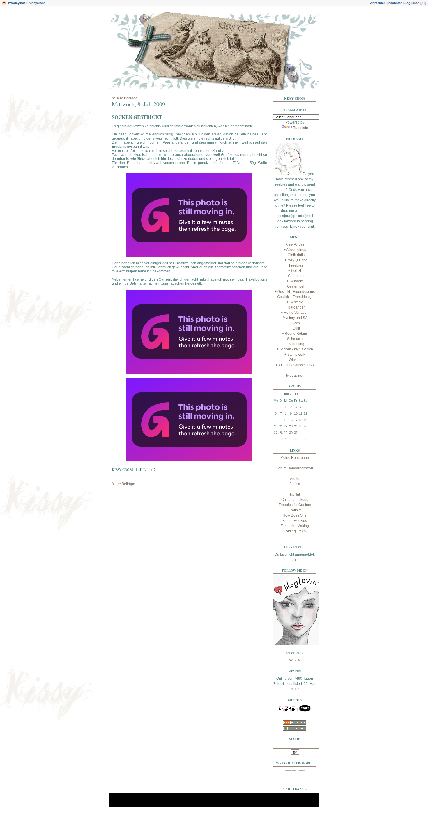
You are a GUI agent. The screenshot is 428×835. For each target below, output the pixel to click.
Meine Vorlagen (296, 313)
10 (296, 413)
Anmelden (378, 3)
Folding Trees (295, 531)
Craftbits (294, 510)
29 (285, 432)
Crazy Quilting (296, 260)
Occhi (296, 323)
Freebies (296, 265)
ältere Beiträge (123, 484)
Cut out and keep (294, 500)
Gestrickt (296, 302)
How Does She (295, 515)
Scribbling (296, 344)
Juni (284, 439)
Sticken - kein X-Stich (296, 349)
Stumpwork (296, 355)
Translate (300, 128)
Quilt (296, 328)
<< (423, 3)
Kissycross (37, 3)
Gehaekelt (296, 276)
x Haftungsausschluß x (296, 365)
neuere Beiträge (124, 98)
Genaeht (296, 281)
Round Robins (296, 334)
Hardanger (296, 307)
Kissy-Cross (122, 469)
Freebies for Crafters (295, 505)
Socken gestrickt (137, 117)
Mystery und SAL (296, 318)
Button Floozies (294, 521)
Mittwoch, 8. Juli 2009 (138, 104)
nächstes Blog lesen (404, 3)
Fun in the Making (295, 526)
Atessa (294, 484)
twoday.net (16, 3)
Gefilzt (296, 271)
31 (296, 432)
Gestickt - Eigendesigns (296, 292)
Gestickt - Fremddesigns (296, 297)
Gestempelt (296, 286)
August (300, 439)
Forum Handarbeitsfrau (294, 468)
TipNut (294, 494)
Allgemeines (296, 250)
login (295, 560)
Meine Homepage (294, 458)
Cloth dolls (296, 255)
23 (291, 426)
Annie (294, 479)
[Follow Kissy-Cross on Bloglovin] (296, 644)
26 (305, 426)
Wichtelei (296, 360)
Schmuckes (296, 339)
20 (275, 426)
